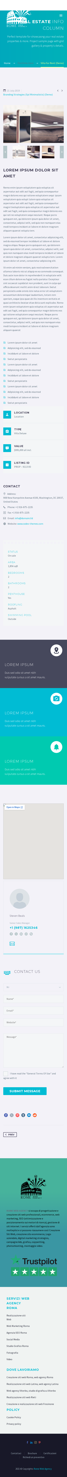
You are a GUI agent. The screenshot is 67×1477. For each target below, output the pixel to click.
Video (9, 1359)
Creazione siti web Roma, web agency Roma (30, 1377)
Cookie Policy (14, 1417)
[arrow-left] (5, 152)
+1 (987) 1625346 (24, 928)
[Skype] (31, 934)
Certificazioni (49, 1453)
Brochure (32, 1453)
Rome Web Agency (43, 1468)
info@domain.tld (24, 518)
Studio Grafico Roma (18, 1345)
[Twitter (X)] (16, 934)
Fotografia (12, 1352)
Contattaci (16, 1453)
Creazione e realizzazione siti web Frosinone (30, 1404)
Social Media (13, 1339)
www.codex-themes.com (30, 523)
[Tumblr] (23, 1115)
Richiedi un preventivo (33, 1457)
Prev (11, 1134)
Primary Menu (61, 15)
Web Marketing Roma (18, 1325)
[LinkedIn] (21, 934)
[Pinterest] (17, 1115)
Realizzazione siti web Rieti (21, 1397)
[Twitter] (12, 1115)
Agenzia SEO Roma (17, 1332)
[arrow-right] (62, 152)
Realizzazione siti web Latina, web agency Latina (32, 1383)
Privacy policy (14, 1423)
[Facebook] (11, 934)
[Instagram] (26, 934)
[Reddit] (35, 1115)
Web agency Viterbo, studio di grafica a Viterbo (31, 1390)
